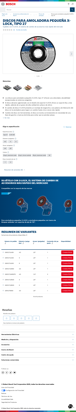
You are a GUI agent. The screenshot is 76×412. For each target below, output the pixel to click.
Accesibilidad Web (7, 399)
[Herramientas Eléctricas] (73, 334)
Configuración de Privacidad (15, 390)
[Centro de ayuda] (73, 355)
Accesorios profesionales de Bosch (21, 14)
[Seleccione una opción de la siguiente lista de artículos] (13, 132)
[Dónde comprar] (68, 4)
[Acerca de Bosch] (73, 350)
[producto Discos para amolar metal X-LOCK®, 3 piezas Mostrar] (3, 274)
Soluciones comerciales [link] (10, 360)
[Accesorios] (73, 345)
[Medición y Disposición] (73, 339)
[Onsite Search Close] (68, 9)
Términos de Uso (6, 396)
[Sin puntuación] (8, 30)
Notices (3, 393)
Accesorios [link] (5, 345)
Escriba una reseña (21, 30)
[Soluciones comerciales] (73, 360)
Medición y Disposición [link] (9, 340)
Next (71, 53)
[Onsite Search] (72, 9)
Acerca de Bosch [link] (7, 350)
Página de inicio (4, 14)
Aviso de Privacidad (7, 387)
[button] (67, 252)
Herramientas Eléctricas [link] (10, 334)
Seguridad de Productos (9, 402)
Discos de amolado (41, 14)
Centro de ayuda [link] (7, 355)
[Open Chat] (70, 406)
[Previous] (34, 76)
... (34, 14)
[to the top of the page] (73, 401)
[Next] (42, 76)
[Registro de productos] (72, 4)
